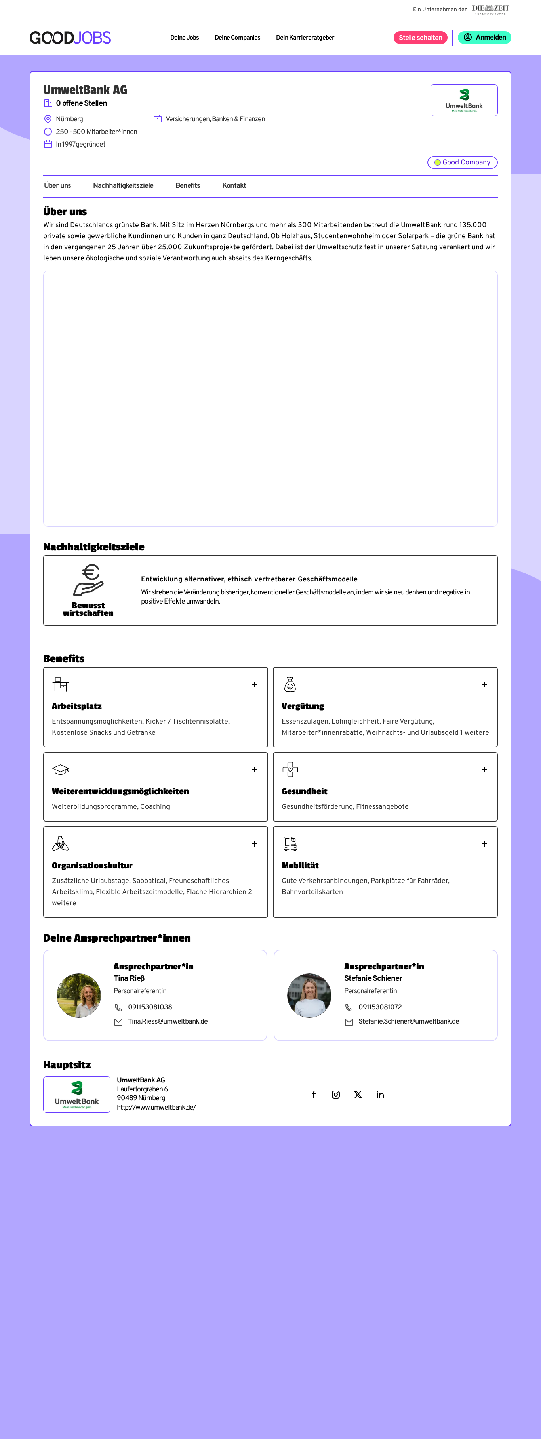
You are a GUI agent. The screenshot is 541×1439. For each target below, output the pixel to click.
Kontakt (234, 186)
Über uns (57, 186)
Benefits (187, 186)
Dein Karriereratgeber (305, 38)
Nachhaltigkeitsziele (123, 186)
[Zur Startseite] (70, 37)
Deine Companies (237, 38)
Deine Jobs (184, 38)
